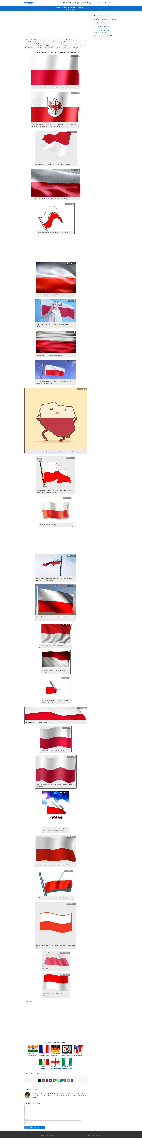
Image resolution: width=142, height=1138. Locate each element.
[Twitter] (68, 1080)
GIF (45, 1073)
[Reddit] (64, 1080)
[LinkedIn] (61, 1080)
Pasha (27, 1073)
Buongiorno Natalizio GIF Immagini (105, 19)
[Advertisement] (55, 25)
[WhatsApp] (57, 1080)
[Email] (39, 1080)
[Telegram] (54, 1080)
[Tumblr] (50, 1080)
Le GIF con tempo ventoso (102, 23)
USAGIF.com (68, 9)
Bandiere (74, 9)
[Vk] (43, 1080)
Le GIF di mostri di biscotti (102, 26)
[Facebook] (72, 1080)
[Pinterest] (47, 1080)
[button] (115, 2)
